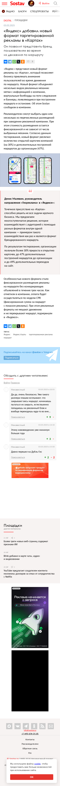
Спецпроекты (39, 11)
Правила (15, 383)
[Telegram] (10, 61)
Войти (7, 383)
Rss (30, 753)
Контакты (30, 740)
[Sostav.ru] (18, 3)
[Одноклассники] (23, 61)
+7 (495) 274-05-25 (30, 734)
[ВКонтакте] (5, 61)
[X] (18, 61)
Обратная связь (30, 749)
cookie (37, 763)
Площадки (13, 525)
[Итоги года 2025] (33, 3)
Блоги (22, 11)
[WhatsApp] (14, 61)
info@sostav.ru (30, 730)
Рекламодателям (30, 744)
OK (32, 777)
